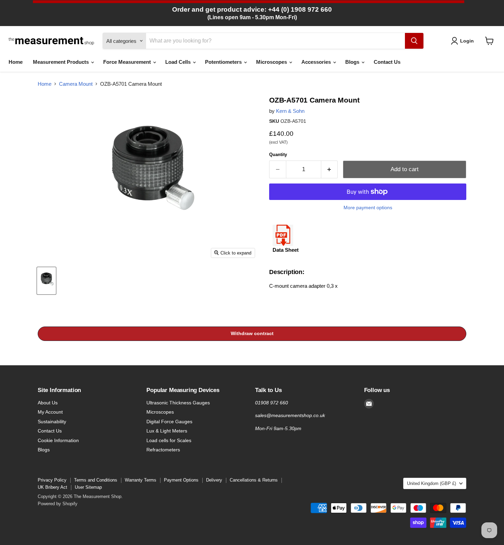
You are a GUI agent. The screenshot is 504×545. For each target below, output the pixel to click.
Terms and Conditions (95, 480)
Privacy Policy (52, 480)
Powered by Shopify (57, 503)
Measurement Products (61, 62)
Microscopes (272, 62)
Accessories (316, 62)
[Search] (414, 41)
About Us (48, 402)
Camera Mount (76, 84)
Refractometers (163, 449)
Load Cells (178, 62)
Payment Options (181, 480)
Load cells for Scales (168, 440)
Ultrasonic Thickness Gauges (178, 402)
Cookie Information (58, 440)
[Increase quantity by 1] (329, 169)
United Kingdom (431, 483)
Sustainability (52, 421)
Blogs (353, 62)
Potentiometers (224, 62)
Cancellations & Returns (254, 480)
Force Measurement (127, 62)
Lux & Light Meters (166, 431)
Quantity (278, 154)
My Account (50, 412)
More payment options (368, 207)
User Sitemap (88, 487)
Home (16, 62)
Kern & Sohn (290, 111)
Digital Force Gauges (169, 421)
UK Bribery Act (52, 487)
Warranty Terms (140, 480)
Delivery (214, 480)
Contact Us (387, 62)
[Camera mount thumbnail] (46, 280)
